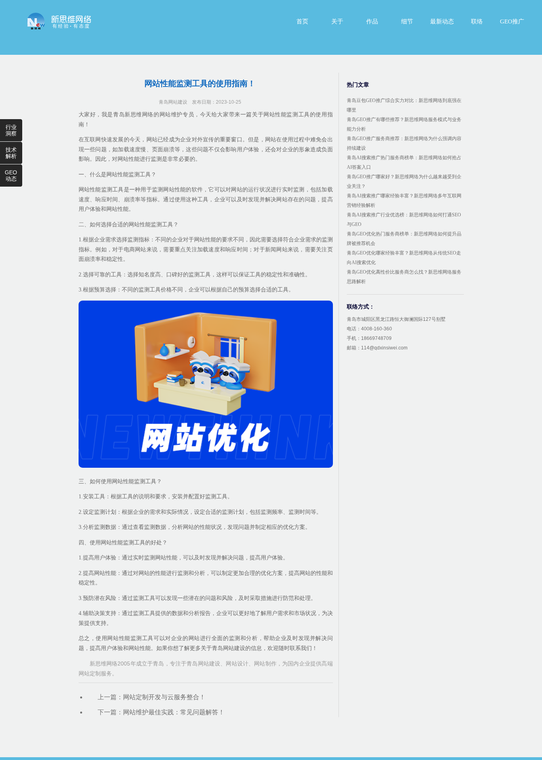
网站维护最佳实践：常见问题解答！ (174, 712)
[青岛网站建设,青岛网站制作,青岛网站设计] (59, 21)
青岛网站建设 (173, 102)
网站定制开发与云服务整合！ (164, 697)
